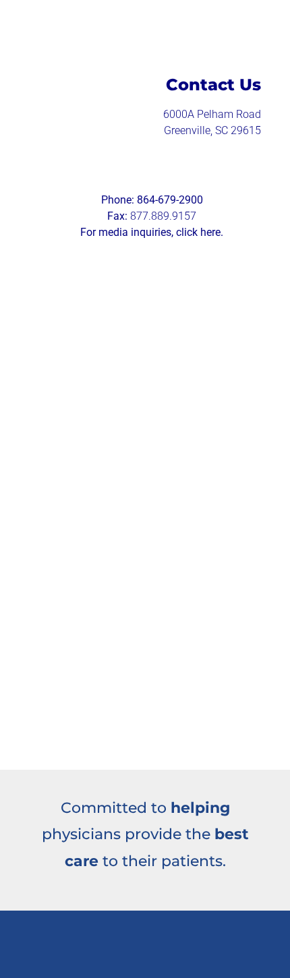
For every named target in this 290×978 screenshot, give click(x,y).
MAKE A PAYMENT (104, 342)
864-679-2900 (170, 199)
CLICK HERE (186, 416)
